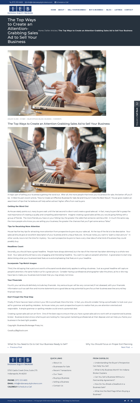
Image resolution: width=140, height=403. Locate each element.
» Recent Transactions (61, 370)
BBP (23, 119)
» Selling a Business (60, 382)
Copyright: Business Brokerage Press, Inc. (25, 325)
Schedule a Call (62, 2)
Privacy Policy (12, 400)
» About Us (57, 363)
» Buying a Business (60, 378)
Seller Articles (51, 31)
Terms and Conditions (25, 400)
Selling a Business (44, 119)
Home (41, 31)
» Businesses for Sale (61, 367)
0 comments (57, 119)
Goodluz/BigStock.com (18, 331)
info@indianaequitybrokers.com (39, 2)
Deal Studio (75, 400)
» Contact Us (57, 386)
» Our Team (57, 374)
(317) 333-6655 (17, 2)
